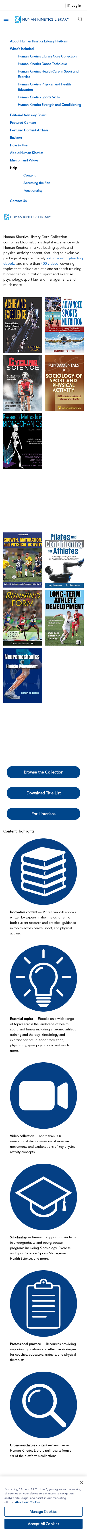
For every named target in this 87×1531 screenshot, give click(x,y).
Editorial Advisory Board (28, 115)
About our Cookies (27, 1502)
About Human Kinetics (26, 153)
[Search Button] (80, 19)
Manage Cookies (43, 1511)
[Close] (82, 1483)
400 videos (49, 263)
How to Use (18, 145)
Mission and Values (24, 160)
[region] (43, 1503)
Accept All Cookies (43, 1524)
